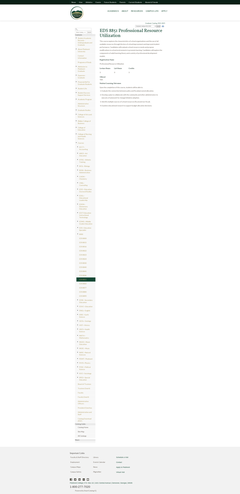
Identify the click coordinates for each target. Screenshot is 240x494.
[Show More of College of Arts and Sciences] (76, 114)
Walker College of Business (84, 122)
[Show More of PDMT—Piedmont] (77, 358)
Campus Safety (75, 472)
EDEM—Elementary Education (83, 206)
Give (80, 2)
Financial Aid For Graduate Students (85, 83)
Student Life (82, 88)
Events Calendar (99, 462)
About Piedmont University (84, 50)
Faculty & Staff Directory (79, 457)
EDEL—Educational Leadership (83, 198)
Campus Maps (75, 467)
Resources (137, 11)
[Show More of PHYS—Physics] (77, 362)
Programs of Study (84, 62)
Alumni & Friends (151, 2)
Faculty (80, 393)
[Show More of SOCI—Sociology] (77, 373)
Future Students (110, 2)
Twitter (75, 479)
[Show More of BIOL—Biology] (77, 165)
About (125, 11)
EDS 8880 (82, 292)
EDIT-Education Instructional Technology (85, 215)
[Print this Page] (163, 26)
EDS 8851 (82, 279)
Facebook (71, 479)
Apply (164, 11)
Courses (81, 143)
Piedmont (77, 13)
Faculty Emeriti (83, 397)
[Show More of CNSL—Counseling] (77, 182)
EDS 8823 (82, 255)
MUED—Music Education (84, 343)
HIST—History (84, 325)
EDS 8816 (82, 247)
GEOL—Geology (85, 321)
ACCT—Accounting (83, 148)
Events (98, 2)
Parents (123, 2)
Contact (119, 462)
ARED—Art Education (83, 154)
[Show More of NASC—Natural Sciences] (77, 352)
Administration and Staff (85, 413)
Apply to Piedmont (123, 467)
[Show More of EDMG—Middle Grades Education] (77, 221)
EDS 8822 (82, 251)
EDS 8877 (82, 288)
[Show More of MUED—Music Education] (77, 341)
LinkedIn (79, 479)
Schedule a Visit (122, 457)
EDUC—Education (86, 306)
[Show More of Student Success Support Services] (76, 92)
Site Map (81, 432)
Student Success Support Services (84, 94)
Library (95, 457)
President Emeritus (85, 408)
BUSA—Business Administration (85, 171)
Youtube (88, 479)
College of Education (81, 129)
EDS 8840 (82, 267)
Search (89, 32)
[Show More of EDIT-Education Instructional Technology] (77, 212)
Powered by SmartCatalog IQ (85, 491)
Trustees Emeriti (84, 388)
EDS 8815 (82, 242)
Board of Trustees (84, 384)
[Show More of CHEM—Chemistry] (77, 176)
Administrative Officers (83, 402)
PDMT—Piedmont (86, 359)
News (73, 2)
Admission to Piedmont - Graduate (82, 69)
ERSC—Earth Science (84, 316)
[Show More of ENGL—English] (77, 310)
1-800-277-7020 (80, 486)
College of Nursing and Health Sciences (85, 136)
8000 (81, 234)
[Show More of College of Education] (76, 127)
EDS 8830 (82, 263)
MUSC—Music (84, 348)
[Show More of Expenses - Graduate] (76, 75)
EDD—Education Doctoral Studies (85, 190)
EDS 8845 (82, 271)
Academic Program (85, 99)
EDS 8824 (82, 259)
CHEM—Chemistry (83, 178)
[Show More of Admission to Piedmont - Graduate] (76, 66)
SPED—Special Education (84, 379)
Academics (113, 11)
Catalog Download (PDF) (84, 420)
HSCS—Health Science (84, 330)
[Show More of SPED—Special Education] (77, 377)
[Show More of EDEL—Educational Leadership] (77, 195)
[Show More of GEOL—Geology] (77, 320)
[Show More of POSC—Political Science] (77, 366)
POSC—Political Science (85, 368)
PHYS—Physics (84, 363)
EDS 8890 (82, 296)
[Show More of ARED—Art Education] (77, 153)
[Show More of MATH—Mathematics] (77, 335)
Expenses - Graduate (82, 76)
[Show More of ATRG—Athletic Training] (77, 159)
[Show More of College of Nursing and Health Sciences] (76, 133)
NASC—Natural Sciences (84, 353)
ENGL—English (84, 311)
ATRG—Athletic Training (85, 161)
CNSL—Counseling (83, 184)
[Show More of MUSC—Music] (77, 348)
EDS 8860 (82, 284)
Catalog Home (83, 427)
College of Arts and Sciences (85, 115)
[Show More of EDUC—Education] (77, 306)
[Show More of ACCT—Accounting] (77, 146)
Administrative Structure (83, 105)
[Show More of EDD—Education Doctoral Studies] (77, 189)
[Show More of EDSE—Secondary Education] (77, 299)
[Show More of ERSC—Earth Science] (77, 314)
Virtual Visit (120, 472)
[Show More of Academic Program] (76, 99)
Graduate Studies (84, 110)
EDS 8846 (82, 275)
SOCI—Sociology (85, 373)
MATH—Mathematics (84, 337)
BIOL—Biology (84, 166)
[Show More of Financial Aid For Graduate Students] (76, 81)
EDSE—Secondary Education (86, 301)
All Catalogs (82, 436)
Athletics (89, 2)
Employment (75, 462)
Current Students (135, 2)
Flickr (83, 479)
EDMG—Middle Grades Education (85, 222)
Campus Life (152, 11)
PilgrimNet (97, 472)
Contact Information (82, 57)
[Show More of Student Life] (76, 88)
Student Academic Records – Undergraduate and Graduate (85, 41)
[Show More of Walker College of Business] (76, 120)
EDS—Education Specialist (85, 229)
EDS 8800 (82, 238)
